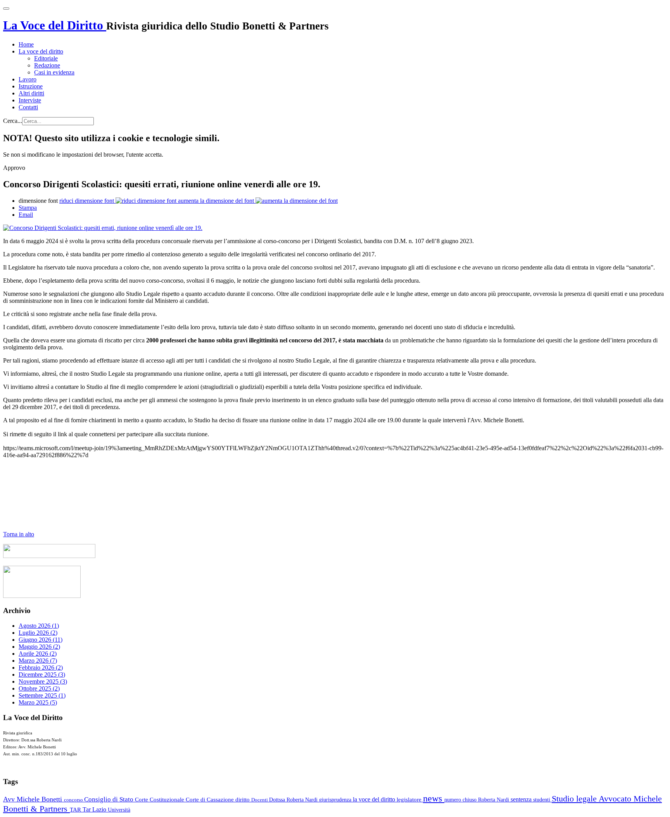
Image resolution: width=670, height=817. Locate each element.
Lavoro (27, 79)
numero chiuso (461, 799)
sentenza (522, 799)
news (433, 798)
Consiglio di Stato (109, 799)
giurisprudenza (336, 800)
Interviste (30, 100)
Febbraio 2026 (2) (41, 667)
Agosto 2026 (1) (39, 625)
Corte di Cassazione (210, 799)
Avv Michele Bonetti (33, 799)
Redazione (47, 65)
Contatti (28, 107)
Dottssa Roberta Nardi (294, 799)
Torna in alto (18, 534)
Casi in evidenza (54, 72)
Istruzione (31, 86)
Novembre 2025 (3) (43, 681)
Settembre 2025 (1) (42, 695)
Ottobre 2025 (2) (39, 688)
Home (26, 44)
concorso (74, 800)
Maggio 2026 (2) (39, 646)
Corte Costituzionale (160, 799)
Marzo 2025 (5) (38, 702)
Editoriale (46, 58)
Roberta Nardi (494, 799)
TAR (76, 810)
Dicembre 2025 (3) (42, 674)
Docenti (260, 800)
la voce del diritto (375, 799)
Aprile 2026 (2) (38, 653)
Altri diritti (31, 93)
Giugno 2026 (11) (40, 639)
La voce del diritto (41, 51)
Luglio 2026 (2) (38, 632)
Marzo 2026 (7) (38, 660)
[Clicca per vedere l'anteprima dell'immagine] (102, 228)
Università (119, 810)
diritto (243, 799)
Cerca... (12, 120)
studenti (542, 800)
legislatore (410, 799)
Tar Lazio (95, 809)
